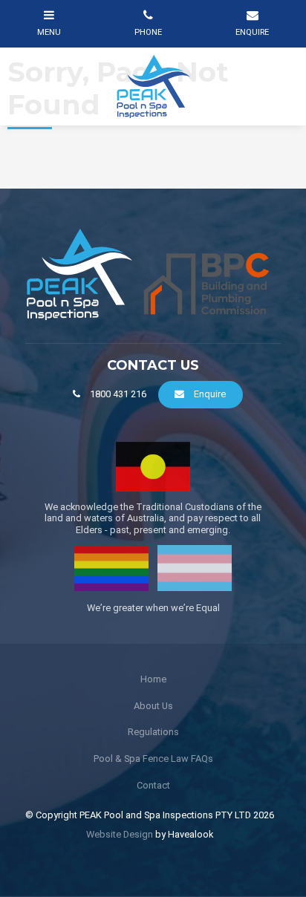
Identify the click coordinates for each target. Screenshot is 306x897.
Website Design (119, 834)
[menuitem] (153, 679)
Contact (153, 785)
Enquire (210, 393)
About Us (153, 705)
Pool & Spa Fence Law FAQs (153, 758)
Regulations (153, 731)
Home (153, 679)
